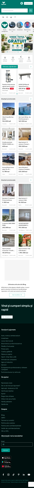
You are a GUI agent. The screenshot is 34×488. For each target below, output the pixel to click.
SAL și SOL (5, 431)
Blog (3, 415)
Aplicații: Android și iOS (9, 388)
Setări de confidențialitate (10, 428)
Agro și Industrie (7, 362)
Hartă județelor (6, 401)
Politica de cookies (8, 423)
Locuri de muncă (7, 341)
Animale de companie (9, 359)
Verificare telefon (7, 391)
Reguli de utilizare (7, 396)
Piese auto (5, 349)
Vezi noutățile (16, 294)
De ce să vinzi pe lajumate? (10, 385)
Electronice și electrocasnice (11, 343)
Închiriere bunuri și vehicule (10, 372)
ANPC (3, 418)
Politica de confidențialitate (11, 426)
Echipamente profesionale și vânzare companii (14, 368)
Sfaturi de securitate (8, 399)
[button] (28, 51)
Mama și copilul (6, 354)
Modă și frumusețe (7, 346)
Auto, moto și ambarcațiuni (10, 335)
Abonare (5, 450)
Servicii (4, 365)
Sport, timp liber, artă (8, 357)
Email (3, 441)
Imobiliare (4, 338)
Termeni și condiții (7, 420)
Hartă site (4, 404)
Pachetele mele (6, 383)
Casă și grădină (6, 351)
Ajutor (3, 393)
